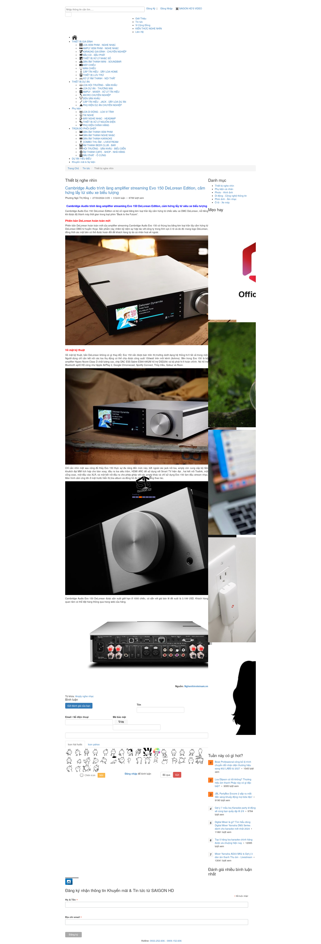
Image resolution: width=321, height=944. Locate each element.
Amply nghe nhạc (84, 696)
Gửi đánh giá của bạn (78, 705)
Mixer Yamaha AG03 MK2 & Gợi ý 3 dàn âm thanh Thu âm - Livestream (234, 855)
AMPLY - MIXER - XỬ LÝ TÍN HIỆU (101, 91)
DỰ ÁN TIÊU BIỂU (81, 158)
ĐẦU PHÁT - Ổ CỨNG (94, 155)
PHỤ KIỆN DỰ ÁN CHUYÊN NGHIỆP (102, 105)
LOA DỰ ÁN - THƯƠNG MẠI (98, 88)
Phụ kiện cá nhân (224, 189)
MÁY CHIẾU (89, 65)
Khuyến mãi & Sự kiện (83, 162)
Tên (139, 704)
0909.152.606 (174, 940)
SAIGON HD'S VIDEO (190, 8)
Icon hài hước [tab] (75, 744)
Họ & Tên (71, 899)
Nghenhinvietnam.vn (196, 686)
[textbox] (105, 9)
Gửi (177, 774)
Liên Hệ (139, 31)
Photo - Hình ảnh (224, 192)
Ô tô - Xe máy (222, 202)
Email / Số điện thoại (77, 717)
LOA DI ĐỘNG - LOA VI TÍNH (98, 111)
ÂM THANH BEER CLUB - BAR (99, 145)
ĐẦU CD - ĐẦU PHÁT (94, 55)
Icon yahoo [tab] (94, 744)
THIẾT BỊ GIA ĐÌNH (82, 41)
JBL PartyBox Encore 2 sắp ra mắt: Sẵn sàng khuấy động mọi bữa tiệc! (233, 795)
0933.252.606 (157, 940)
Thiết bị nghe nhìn (224, 185)
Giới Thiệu (140, 18)
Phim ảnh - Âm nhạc (225, 199)
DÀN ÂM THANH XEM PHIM (98, 131)
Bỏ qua (166, 774)
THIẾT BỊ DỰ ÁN (81, 81)
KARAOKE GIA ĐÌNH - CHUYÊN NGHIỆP (104, 51)
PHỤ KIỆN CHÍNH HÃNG (96, 125)
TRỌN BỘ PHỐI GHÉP (84, 128)
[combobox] (105, 9)
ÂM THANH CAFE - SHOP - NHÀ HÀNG (104, 152)
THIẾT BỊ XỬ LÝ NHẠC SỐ (97, 58)
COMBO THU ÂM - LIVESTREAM (100, 141)
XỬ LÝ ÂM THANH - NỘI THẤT (99, 78)
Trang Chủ (73, 168)
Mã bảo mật (119, 717)
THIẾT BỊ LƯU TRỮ (93, 75)
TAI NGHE (88, 115)
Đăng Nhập (166, 8)
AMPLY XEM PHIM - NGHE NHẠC (101, 48)
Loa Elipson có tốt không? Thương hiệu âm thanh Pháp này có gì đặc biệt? (233, 783)
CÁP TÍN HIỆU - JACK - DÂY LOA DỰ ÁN (104, 101)
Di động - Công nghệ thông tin (231, 195)
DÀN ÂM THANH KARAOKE (97, 138)
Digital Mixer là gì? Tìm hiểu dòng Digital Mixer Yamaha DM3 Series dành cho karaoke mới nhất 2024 (232, 825)
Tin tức (139, 21)
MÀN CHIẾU (89, 68)
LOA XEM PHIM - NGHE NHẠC (99, 44)
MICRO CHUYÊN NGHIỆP (97, 95)
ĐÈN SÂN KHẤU (91, 98)
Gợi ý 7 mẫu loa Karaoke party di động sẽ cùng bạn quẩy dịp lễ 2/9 (235, 809)
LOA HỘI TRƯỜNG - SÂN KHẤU (100, 85)
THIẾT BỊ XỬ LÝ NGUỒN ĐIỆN (99, 121)
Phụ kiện (77, 108)
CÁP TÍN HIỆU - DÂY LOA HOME (100, 71)
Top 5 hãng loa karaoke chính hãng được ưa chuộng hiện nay (233, 841)
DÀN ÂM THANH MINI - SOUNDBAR (102, 61)
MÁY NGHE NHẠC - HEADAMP (99, 118)
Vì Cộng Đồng (142, 25)
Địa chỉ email (73, 917)
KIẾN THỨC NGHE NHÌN (148, 28)
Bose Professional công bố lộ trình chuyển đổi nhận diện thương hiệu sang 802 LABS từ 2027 (233, 765)
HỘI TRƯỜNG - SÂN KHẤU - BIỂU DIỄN (104, 148)
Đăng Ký (150, 8)
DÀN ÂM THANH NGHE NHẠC (99, 135)
